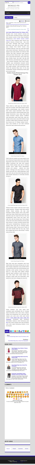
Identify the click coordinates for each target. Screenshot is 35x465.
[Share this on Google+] (15, 331)
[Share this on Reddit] (26, 331)
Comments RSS (20, 462)
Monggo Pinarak (16, 6)
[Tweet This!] (13, 331)
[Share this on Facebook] (11, 331)
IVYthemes (19, 461)
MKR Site (23, 461)
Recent (8, 448)
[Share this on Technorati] (28, 331)
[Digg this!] (19, 331)
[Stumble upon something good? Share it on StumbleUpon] (17, 331)
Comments (20, 448)
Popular (14, 448)
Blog (7, 322)
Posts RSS (14, 462)
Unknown (22, 21)
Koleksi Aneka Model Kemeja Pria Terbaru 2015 (17, 29)
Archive (26, 448)
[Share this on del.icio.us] (21, 331)
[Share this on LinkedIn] (23, 331)
